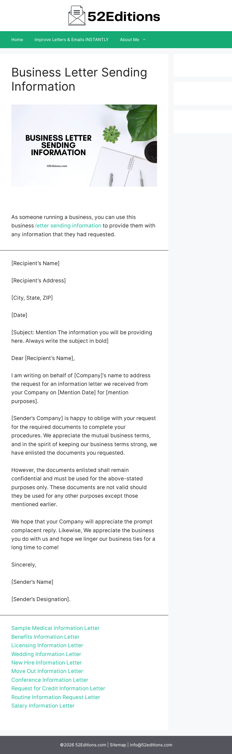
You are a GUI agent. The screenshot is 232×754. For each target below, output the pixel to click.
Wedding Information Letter (46, 654)
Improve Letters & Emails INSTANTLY (72, 39)
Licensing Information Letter (47, 645)
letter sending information (68, 225)
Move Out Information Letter (47, 671)
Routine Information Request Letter (55, 697)
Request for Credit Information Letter (58, 688)
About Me (129, 39)
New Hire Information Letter (46, 662)
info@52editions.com (151, 744)
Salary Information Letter (43, 705)
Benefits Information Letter (45, 637)
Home (17, 39)
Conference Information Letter (49, 680)
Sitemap (118, 744)
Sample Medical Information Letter (55, 628)
